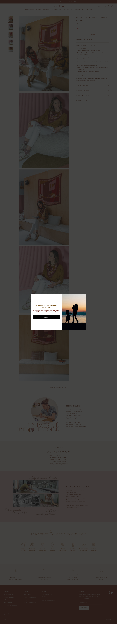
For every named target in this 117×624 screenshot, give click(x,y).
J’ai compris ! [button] (46, 317)
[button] (32, 296)
